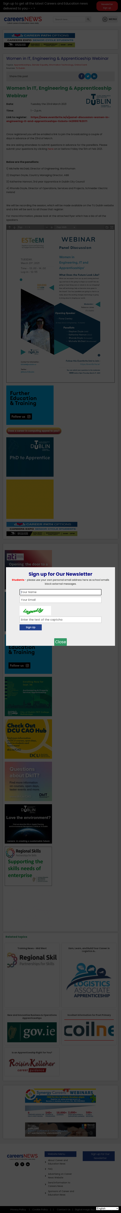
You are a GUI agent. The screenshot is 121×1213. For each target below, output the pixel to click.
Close (60, 642)
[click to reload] (35, 609)
